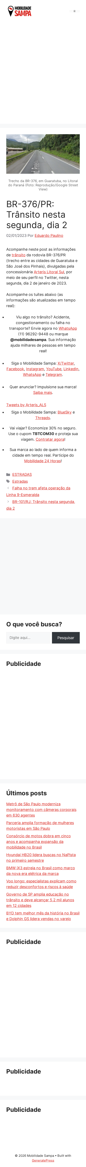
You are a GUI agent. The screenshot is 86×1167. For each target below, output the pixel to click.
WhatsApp (68, 328)
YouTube (53, 369)
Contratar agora (50, 439)
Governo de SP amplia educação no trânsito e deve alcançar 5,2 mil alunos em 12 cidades (40, 900)
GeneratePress (43, 1160)
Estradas (20, 481)
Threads (42, 418)
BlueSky (65, 412)
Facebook (15, 369)
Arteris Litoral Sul (49, 272)
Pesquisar (65, 638)
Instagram (35, 369)
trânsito (18, 255)
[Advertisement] (43, 72)
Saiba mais (42, 392)
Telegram (54, 374)
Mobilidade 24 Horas (42, 461)
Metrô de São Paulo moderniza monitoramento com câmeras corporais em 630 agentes (41, 809)
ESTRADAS (22, 474)
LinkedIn (70, 369)
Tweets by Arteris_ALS (26, 405)
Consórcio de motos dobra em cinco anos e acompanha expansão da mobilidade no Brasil (38, 841)
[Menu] (74, 11)
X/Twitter (66, 363)
